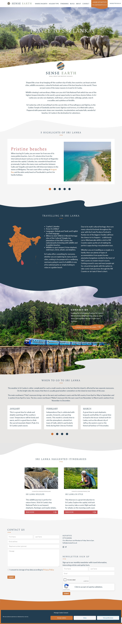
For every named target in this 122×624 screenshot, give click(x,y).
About (78, 3)
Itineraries (64, 3)
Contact (85, 3)
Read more (30, 512)
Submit (66, 593)
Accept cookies (61, 618)
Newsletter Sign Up (115, 3)
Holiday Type (54, 3)
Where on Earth (41, 3)
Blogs (72, 3)
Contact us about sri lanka (85, 327)
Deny (84, 618)
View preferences (108, 618)
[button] (52, 434)
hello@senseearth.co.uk (99, 4)
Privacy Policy (48, 570)
